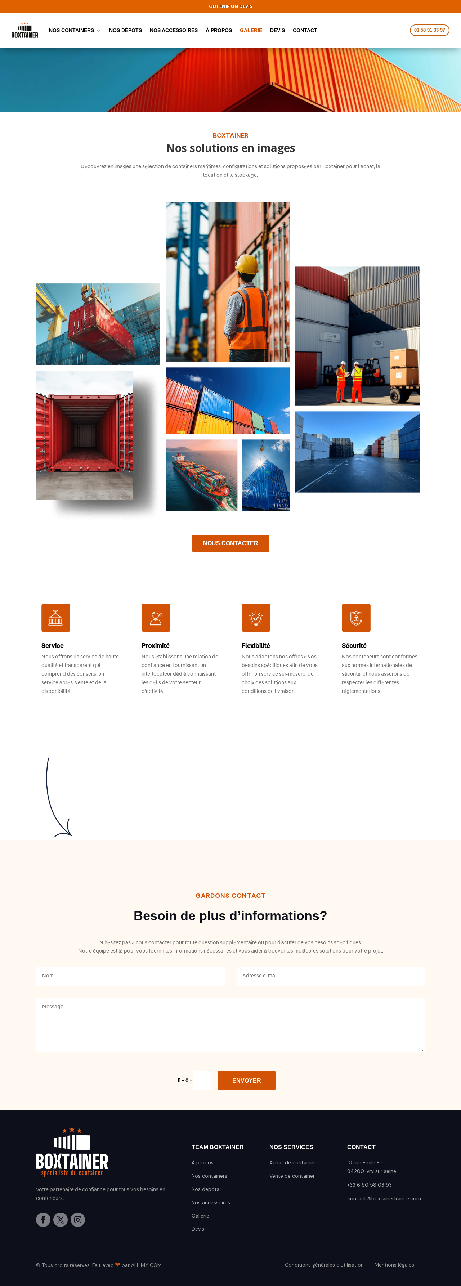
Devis (198, 1228)
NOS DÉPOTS (125, 30)
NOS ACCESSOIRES (174, 30)
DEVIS (277, 30)
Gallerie (200, 1216)
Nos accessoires (211, 1202)
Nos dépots (205, 1189)
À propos (203, 1162)
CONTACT (305, 30)
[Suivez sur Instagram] (78, 1220)
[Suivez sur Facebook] (43, 1220)
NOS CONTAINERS (71, 30)
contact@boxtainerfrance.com (384, 1198)
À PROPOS (219, 30)
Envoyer (246, 1080)
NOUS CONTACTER (230, 543)
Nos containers (209, 1176)
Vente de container (292, 1176)
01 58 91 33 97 (429, 30)
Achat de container (292, 1162)
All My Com (146, 1265)
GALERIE (251, 30)
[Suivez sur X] (60, 1220)
